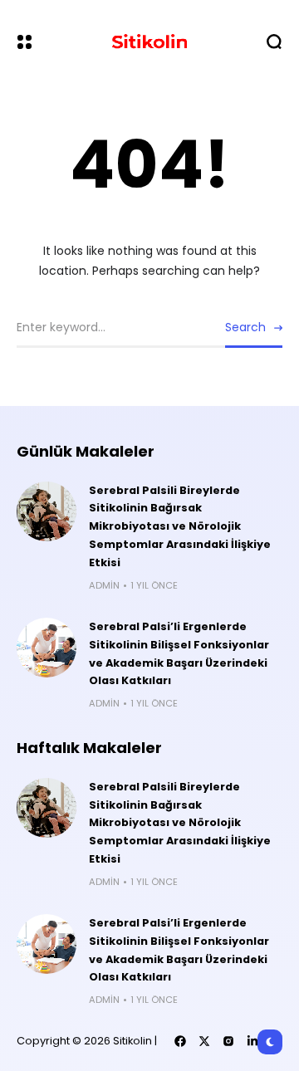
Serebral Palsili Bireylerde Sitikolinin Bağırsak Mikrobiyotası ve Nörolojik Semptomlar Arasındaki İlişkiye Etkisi (180, 526)
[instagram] (228, 1041)
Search (245, 327)
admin (104, 585)
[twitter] (204, 1041)
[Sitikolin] (149, 41)
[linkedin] (252, 1041)
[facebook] (180, 1041)
